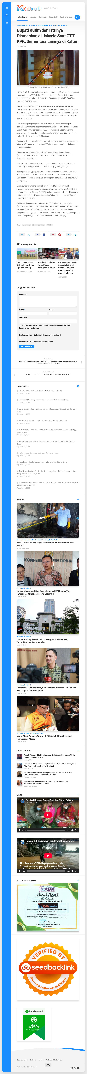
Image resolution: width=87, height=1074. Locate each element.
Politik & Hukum (61, 25)
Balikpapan (43, 17)
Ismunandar (26, 225)
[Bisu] (72, 830)
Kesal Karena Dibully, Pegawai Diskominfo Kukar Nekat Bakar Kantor (43, 462)
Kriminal (32, 25)
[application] (48, 814)
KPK (33, 225)
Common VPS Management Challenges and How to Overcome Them (43, 400)
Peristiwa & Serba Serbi (45, 25)
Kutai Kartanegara (66, 17)
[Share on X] (25, 234)
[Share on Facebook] (40, 234)
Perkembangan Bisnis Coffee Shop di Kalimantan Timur (39, 453)
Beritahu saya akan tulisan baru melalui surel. (36, 341)
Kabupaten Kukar (23, 540)
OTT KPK (49, 225)
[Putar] (20, 830)
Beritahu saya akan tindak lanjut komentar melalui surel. (40, 335)
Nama (22, 309)
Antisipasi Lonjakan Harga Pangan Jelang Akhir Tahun (46, 265)
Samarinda (53, 17)
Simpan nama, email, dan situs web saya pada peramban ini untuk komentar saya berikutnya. (45, 327)
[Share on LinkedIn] (71, 234)
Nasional (33, 17)
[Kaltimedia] (6, 8)
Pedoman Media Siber (54, 1060)
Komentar (23, 294)
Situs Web (23, 317)
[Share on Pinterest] (56, 234)
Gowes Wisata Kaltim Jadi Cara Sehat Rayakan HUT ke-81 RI (40, 391)
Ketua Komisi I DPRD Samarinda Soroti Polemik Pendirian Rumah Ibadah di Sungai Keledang (67, 267)
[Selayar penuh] (76, 830)
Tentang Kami (22, 1060)
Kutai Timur (40, 225)
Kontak (40, 1060)
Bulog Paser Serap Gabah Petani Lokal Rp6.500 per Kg (25, 265)
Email (51, 309)
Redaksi (33, 1060)
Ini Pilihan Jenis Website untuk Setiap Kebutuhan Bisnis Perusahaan (43, 420)
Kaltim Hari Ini (22, 17)
